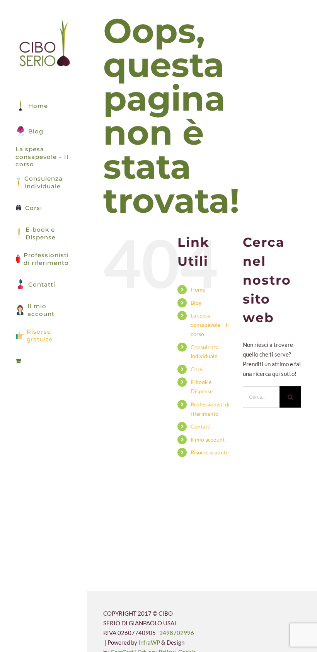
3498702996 (176, 632)
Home (198, 289)
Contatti (201, 426)
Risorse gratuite (209, 452)
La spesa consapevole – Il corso (210, 324)
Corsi (197, 369)
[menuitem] (43, 361)
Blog (196, 302)
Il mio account (208, 439)
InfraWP (149, 642)
